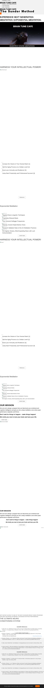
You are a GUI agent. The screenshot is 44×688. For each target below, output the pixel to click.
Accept (37, 686)
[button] (22, 197)
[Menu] (0, 13)
